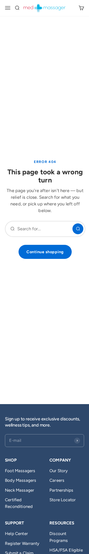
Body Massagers (20, 480)
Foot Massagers (20, 470)
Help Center (16, 533)
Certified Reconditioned (19, 503)
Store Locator (62, 499)
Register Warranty (22, 543)
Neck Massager (19, 490)
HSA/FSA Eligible (66, 550)
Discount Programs (58, 537)
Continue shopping (45, 252)
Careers (56, 480)
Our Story (58, 470)
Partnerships (61, 490)
